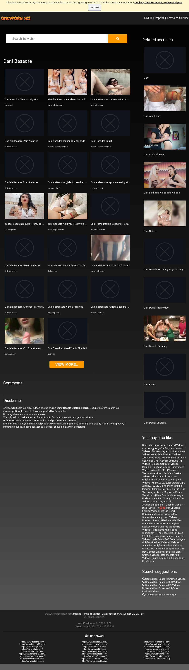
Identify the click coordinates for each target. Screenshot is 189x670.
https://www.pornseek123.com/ (94, 658)
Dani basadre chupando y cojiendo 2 (67, 141)
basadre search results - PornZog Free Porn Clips (32, 223)
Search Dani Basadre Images (160, 594)
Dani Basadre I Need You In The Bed (67, 348)
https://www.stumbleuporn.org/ (157, 658)
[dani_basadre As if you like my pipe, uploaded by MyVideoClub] (67, 218)
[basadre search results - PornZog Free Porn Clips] (24, 218)
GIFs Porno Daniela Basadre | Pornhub (111, 223)
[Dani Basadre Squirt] (110, 135)
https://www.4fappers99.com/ (32, 644)
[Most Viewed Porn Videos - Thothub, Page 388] (67, 259)
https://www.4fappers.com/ (32, 642)
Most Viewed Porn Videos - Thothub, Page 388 (73, 265)
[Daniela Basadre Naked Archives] (24, 259)
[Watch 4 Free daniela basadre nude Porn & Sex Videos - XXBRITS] (67, 93)
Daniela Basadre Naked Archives (22, 265)
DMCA (148, 18)
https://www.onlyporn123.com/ (157, 646)
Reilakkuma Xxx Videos (164, 529)
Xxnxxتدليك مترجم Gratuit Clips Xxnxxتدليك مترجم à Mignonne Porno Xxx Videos (163, 492)
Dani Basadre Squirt (101, 141)
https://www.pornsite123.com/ (32, 654)
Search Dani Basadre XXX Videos (163, 582)
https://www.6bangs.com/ (32, 646)
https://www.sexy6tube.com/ (94, 654)
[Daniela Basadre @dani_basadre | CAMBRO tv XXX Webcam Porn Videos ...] (67, 176)
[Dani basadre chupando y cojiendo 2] (67, 135)
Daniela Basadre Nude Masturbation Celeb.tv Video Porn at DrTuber (128, 99)
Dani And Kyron (152, 116)
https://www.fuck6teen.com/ (95, 656)
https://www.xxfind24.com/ (94, 646)
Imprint (159, 18)
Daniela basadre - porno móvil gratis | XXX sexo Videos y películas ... (127, 182)
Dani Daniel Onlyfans (155, 422)
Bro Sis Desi (167, 511)
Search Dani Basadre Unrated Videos (165, 578)
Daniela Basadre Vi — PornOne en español (27, 348)
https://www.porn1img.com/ (157, 649)
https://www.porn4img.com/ (157, 656)
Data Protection (110, 613)
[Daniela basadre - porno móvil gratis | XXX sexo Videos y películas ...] (110, 176)
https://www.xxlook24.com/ (94, 649)
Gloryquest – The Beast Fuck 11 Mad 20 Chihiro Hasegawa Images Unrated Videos (162, 536)
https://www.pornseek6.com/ (94, 661)
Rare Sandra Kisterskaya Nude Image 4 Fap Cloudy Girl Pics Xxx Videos (163, 498)
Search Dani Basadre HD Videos (162, 585)
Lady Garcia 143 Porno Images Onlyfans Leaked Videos (163, 541)
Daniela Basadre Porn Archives (21, 141)
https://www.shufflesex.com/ (32, 656)
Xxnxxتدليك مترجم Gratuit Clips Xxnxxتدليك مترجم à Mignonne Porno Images (163, 486)
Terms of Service (178, 18)
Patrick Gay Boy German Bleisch (163, 550)
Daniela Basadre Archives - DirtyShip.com (27, 306)
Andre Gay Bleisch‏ (161, 501)
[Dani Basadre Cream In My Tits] (24, 93)
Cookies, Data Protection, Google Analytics (158, 2)
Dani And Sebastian (154, 154)
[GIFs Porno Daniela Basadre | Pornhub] (110, 218)
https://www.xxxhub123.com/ (94, 642)
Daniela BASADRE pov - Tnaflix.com (110, 265)
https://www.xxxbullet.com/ (32, 661)
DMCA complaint (75, 426)
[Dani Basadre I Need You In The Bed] (67, 342)
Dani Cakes (150, 231)
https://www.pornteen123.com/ (157, 642)
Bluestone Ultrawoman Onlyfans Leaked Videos (159, 478)
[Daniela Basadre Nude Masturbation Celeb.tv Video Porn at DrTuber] (110, 93)
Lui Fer (163, 470)
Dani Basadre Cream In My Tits (21, 99)
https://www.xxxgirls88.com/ (94, 651)
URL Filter (125, 613)
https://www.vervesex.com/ (32, 658)
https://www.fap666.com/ (32, 651)
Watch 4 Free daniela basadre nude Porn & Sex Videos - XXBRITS (83, 99)
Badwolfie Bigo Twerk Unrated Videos (163, 445)
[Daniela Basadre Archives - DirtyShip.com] (24, 301)
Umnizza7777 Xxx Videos (156, 548)
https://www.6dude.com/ (32, 649)
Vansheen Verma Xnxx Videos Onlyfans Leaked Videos (162, 473)
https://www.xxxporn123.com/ (94, 644)
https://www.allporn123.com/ (157, 644)
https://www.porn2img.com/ (157, 651)
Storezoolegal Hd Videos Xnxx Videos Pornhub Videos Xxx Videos (163, 453)
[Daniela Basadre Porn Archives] (24, 135)
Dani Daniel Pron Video (156, 307)
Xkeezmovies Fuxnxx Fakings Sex (160, 457)
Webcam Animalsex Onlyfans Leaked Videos (161, 544)
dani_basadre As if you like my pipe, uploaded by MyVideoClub (82, 223)
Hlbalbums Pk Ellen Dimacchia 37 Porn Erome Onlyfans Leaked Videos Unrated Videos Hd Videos (162, 525)
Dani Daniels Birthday (155, 346)
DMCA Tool (138, 613)
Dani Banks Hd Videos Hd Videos (162, 192)
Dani (146, 77)
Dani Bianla (150, 384)
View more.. (66, 364)
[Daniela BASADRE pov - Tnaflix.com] (110, 259)
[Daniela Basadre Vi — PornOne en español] (24, 342)
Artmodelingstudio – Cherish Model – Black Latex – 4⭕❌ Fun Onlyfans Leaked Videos (163, 508)
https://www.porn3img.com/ (157, 654)
